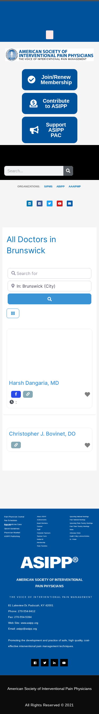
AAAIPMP (75, 186)
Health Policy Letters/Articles (79, 536)
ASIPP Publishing (12, 536)
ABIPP (60, 186)
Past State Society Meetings (79, 526)
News (71, 529)
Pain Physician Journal (14, 517)
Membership (41, 542)
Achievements (41, 520)
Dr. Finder (73, 539)
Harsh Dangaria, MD (34, 383)
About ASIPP (41, 516)
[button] (49, 34)
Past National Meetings (77, 520)
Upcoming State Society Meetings (81, 523)
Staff (38, 529)
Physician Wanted (12, 533)
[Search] (68, 171)
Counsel (39, 526)
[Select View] (13, 313)
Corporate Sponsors (43, 533)
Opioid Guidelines (12, 529)
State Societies (42, 546)
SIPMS (46, 186)
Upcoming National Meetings (79, 516)
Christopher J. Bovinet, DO (42, 434)
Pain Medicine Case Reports (13, 524)
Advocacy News (75, 533)
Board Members (42, 523)
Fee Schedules (10, 520)
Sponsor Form (42, 536)
